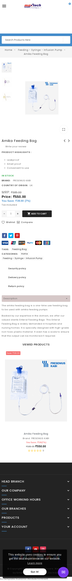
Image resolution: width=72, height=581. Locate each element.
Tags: (5, 249)
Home (24, 253)
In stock (8, 175)
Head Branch (13, 481)
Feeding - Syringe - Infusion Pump (22, 258)
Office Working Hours (21, 500)
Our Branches (14, 509)
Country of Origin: (15, 185)
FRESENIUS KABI (22, 180)
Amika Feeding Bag (36, 433)
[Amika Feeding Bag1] (41, 98)
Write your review (15, 146)
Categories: (10, 253)
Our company (14, 491)
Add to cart (37, 213)
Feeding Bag (19, 249)
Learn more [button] (34, 563)
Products (10, 518)
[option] (41, 98)
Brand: (6, 180)
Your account (15, 527)
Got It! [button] (35, 571)
